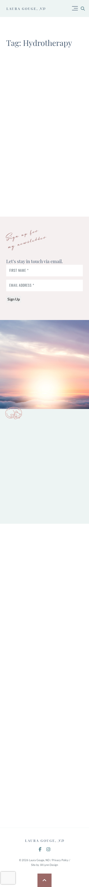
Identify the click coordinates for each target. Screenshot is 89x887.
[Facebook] (40, 849)
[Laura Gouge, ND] (44, 840)
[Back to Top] (44, 880)
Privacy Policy (60, 860)
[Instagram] (48, 849)
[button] (76, 7)
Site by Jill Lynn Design (44, 865)
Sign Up (13, 299)
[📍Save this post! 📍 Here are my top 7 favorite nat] (44, 601)
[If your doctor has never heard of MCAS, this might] (44, 800)
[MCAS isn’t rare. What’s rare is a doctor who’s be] (44, 750)
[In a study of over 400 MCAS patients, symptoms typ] (44, 651)
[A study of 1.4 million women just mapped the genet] (44, 700)
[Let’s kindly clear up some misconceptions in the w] (44, 551)
